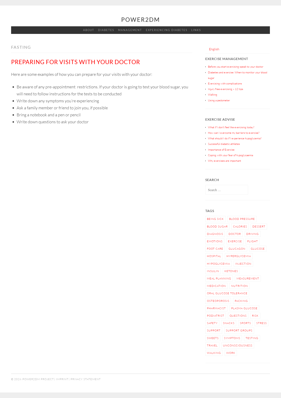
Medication (216, 285)
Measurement (248, 278)
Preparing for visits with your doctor (75, 61)
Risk (255, 315)
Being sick (215, 218)
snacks (229, 323)
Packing (241, 300)
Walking (212, 94)
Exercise (235, 241)
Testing (252, 338)
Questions (238, 315)
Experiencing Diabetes (166, 30)
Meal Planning (219, 278)
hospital (214, 256)
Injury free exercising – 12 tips (225, 89)
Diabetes (106, 30)
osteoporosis (218, 300)
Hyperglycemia (238, 256)
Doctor (235, 233)
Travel (212, 345)
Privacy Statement (86, 379)
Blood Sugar (217, 226)
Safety (212, 323)
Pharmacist (216, 308)
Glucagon (237, 248)
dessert (258, 226)
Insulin (213, 271)
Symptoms (232, 338)
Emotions (215, 241)
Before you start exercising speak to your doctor (235, 66)
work (230, 352)
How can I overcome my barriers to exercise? (233, 132)
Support (214, 330)
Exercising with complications (225, 83)
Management (130, 30)
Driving (252, 233)
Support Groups (239, 330)
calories (240, 226)
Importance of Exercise (221, 149)
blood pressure (242, 218)
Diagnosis (215, 233)
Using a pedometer (219, 100)
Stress (261, 323)
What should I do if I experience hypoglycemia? (234, 138)
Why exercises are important (224, 160)
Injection (243, 263)
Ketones (231, 271)
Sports (245, 323)
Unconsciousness (237, 345)
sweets (213, 338)
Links (196, 30)
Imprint (62, 379)
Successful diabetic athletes (224, 143)
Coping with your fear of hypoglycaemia (230, 155)
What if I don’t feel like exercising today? (231, 127)
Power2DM (140, 19)
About (88, 30)
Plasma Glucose (244, 308)
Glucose (258, 248)
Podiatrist (215, 315)
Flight (252, 241)
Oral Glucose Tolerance (227, 293)
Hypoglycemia (218, 263)
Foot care (215, 248)
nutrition (239, 285)
